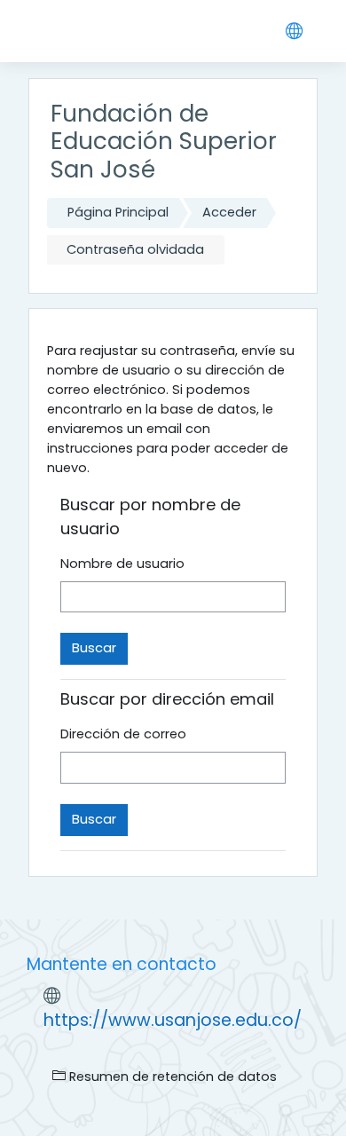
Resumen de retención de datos (171, 1076)
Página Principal (118, 212)
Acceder (229, 212)
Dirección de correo (123, 734)
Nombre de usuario (122, 563)
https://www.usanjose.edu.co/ (172, 1020)
